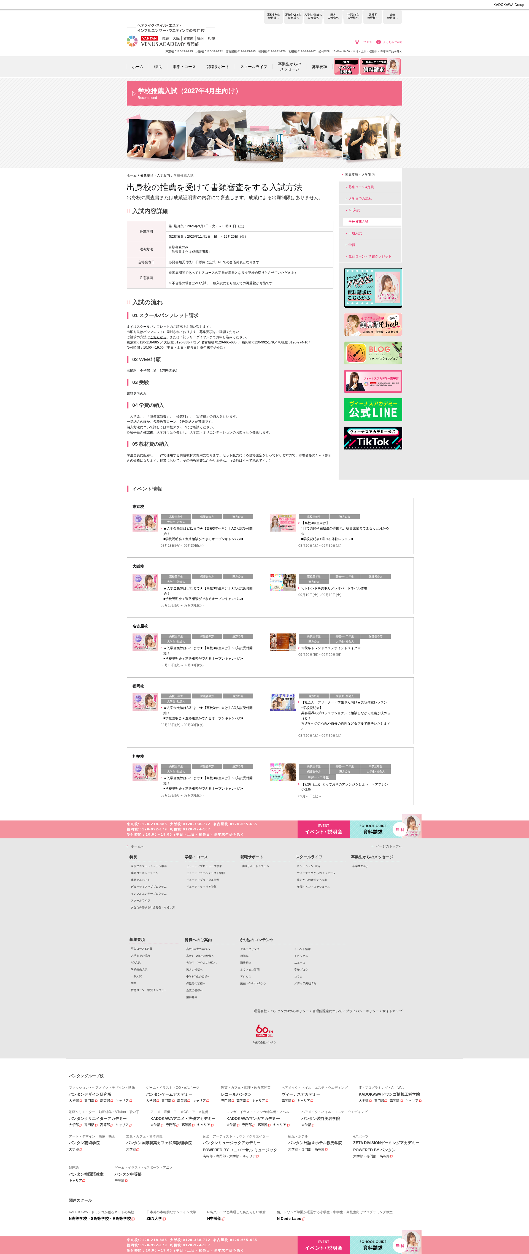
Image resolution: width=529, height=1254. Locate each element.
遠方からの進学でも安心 (312, 879)
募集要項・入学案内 (360, 175)
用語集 (244, 955)
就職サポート (251, 857)
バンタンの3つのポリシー (290, 1011)
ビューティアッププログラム (149, 886)
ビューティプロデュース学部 (204, 866)
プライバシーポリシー (362, 1011)
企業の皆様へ (392, 17)
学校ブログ (301, 969)
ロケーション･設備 (308, 866)
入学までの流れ (360, 199)
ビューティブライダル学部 (202, 879)
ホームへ (137, 846)
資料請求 (376, 829)
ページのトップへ (389, 846)
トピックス (301, 955)
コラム (298, 976)
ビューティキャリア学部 (201, 886)
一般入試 (355, 233)
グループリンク (250, 948)
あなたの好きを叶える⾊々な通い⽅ (153, 907)
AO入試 (354, 210)
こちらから (158, 337)
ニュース (299, 962)
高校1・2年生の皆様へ (293, 17)
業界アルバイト (140, 879)
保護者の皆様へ (372, 17)
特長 (133, 857)
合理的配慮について (327, 1011)
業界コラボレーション (144, 872)
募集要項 (137, 939)
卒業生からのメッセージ (372, 857)
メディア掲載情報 (305, 983)
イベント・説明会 (324, 829)
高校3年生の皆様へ (273, 17)
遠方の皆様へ (333, 17)
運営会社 (260, 1011)
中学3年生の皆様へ (353, 17)
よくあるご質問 (392, 42)
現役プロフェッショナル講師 (149, 866)
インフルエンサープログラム (149, 893)
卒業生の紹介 (360, 866)
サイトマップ (392, 1011)
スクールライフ (140, 900)
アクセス (366, 42)
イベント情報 (302, 948)
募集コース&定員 (361, 187)
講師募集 (191, 997)
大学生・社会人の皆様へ (313, 17)
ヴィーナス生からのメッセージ (316, 872)
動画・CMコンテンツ (253, 983)
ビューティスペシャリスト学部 (205, 872)
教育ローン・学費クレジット (370, 256)
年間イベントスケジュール (313, 886)
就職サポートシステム (255, 866)
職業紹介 (245, 962)
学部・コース (196, 857)
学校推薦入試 (358, 222)
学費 (352, 245)
